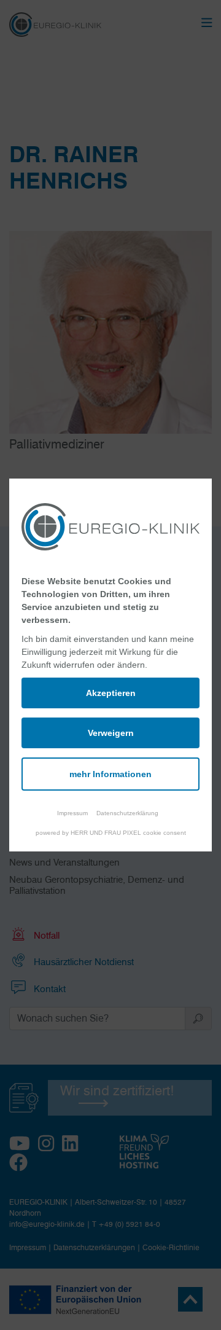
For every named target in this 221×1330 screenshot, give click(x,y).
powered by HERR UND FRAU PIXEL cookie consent (111, 832)
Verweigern (111, 733)
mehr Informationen (110, 774)
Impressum (72, 813)
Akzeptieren (111, 693)
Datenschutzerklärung (127, 813)
